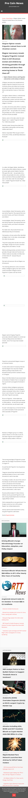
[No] (26, 792)
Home (3, 18)
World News (9, 18)
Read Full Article (10, 515)
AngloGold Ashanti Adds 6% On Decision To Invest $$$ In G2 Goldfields (13, 601)
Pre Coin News (14, 3)
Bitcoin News (5, 520)
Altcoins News (7, 650)
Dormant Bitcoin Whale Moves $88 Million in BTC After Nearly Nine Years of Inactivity (14, 573)
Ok (14, 795)
